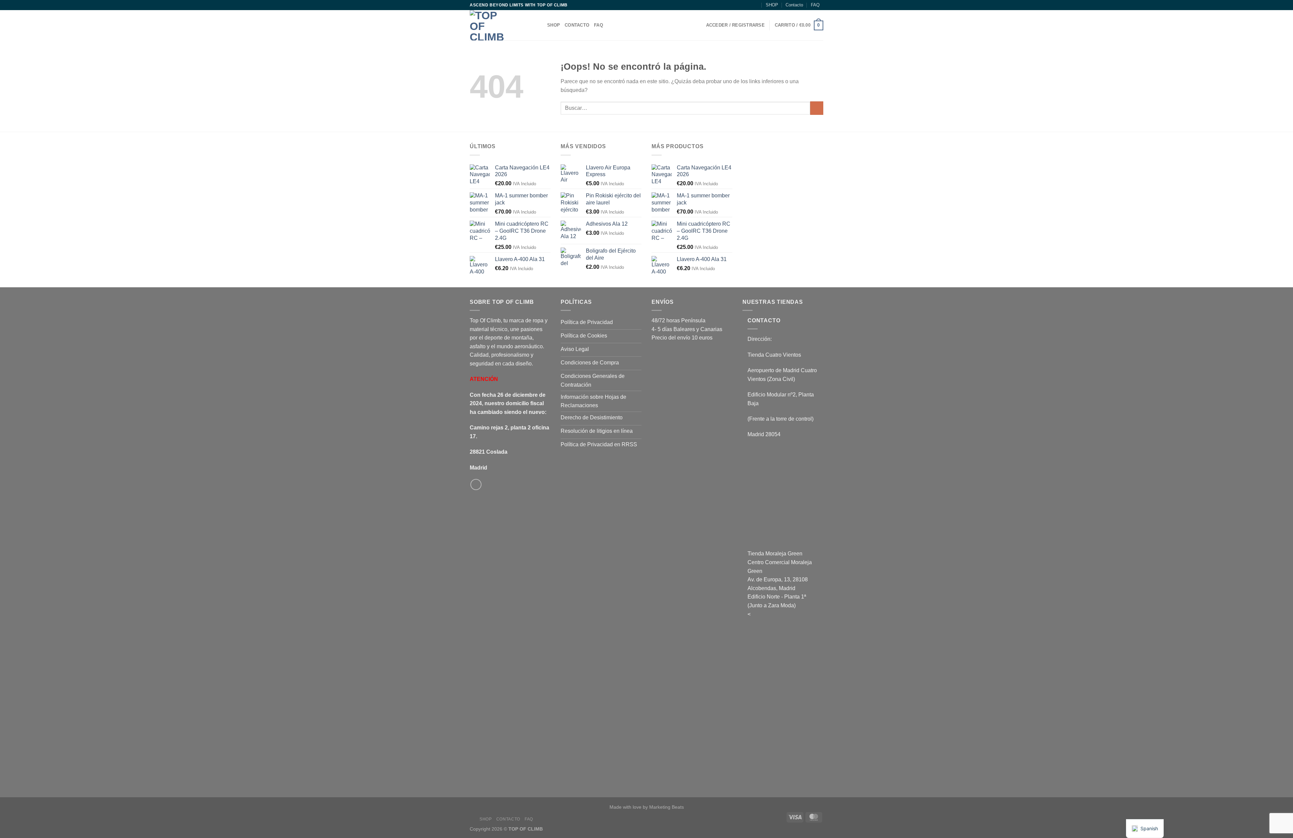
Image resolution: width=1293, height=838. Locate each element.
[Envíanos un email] (476, 484)
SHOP (772, 4)
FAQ (815, 4)
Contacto (794, 4)
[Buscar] (755, 5)
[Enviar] (816, 108)
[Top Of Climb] (503, 25)
